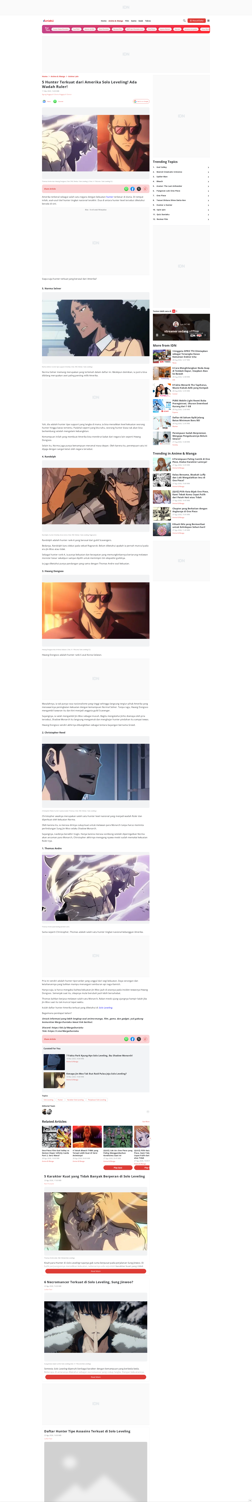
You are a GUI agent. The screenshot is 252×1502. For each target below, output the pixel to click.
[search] (184, 20)
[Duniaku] (48, 21)
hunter (109, 196)
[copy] (145, 189)
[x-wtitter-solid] (139, 189)
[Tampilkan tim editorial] (147, 1111)
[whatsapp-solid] (126, 189)
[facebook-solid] (132, 189)
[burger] (208, 20)
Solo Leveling (105, 1007)
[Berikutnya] (150, 1138)
